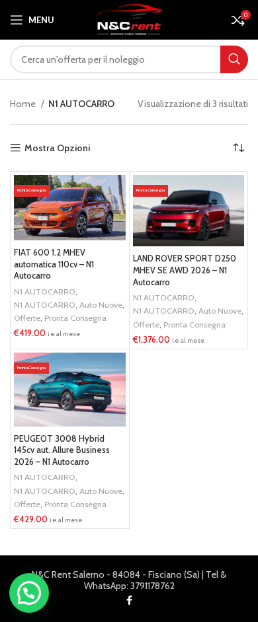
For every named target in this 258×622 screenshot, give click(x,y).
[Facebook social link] (129, 600)
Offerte (27, 318)
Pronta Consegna (75, 318)
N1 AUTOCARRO (44, 291)
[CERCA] (234, 59)
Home (24, 104)
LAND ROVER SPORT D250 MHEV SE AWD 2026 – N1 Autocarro (184, 270)
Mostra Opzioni (57, 148)
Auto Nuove (100, 305)
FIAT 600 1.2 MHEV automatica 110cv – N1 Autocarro (54, 264)
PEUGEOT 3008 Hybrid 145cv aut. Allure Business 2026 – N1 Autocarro (62, 450)
